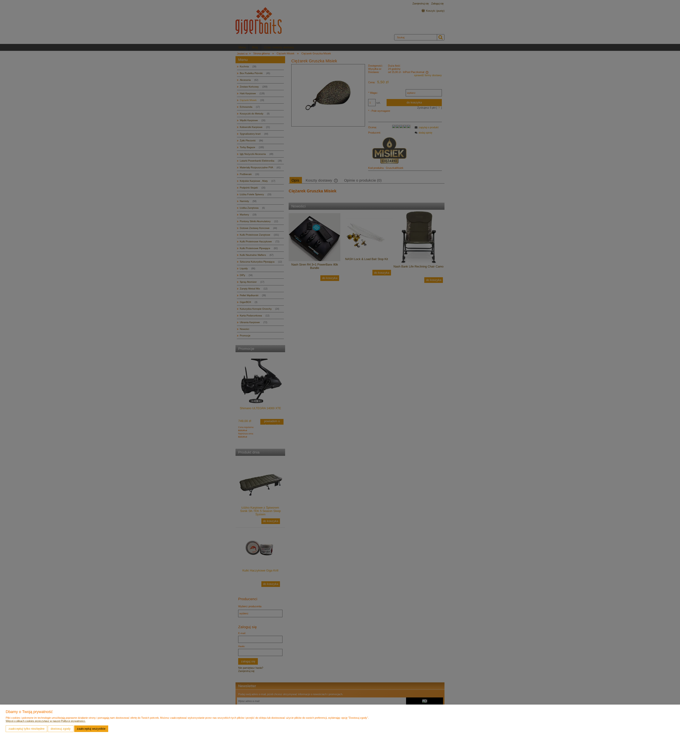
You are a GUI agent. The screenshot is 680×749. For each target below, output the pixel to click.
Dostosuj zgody (61, 728)
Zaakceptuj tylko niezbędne (26, 728)
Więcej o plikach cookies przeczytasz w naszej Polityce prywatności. (46, 720)
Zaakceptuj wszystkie (91, 728)
